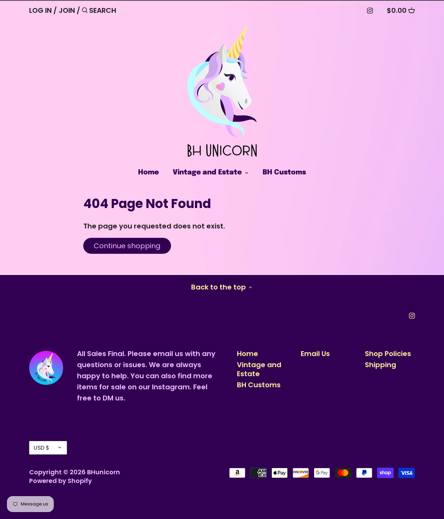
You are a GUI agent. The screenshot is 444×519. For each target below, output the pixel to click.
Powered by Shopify (60, 480)
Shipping (380, 365)
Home (247, 353)
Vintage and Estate (259, 369)
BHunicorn (103, 472)
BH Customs (259, 385)
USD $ (41, 448)
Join (67, 10)
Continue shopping (127, 246)
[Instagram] (370, 10)
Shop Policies (388, 353)
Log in (40, 10)
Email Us (315, 353)
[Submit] (85, 12)
